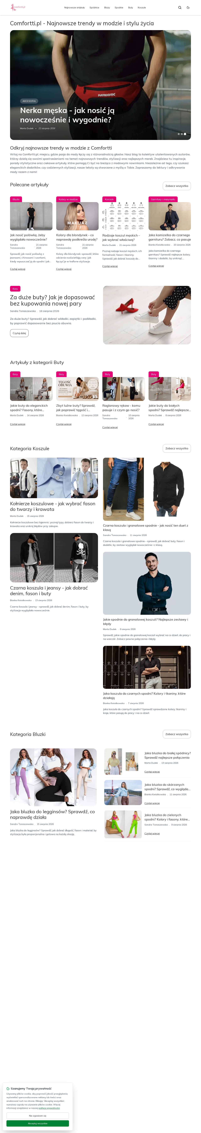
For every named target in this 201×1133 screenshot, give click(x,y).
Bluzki (16, 199)
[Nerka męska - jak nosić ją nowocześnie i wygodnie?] (100, 85)
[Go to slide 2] (182, 134)
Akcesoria (29, 101)
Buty (130, 7)
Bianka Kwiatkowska (159, 244)
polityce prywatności (49, 1108)
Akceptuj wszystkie (37, 1123)
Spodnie (119, 7)
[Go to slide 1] (179, 134)
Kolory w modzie (68, 199)
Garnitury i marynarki (163, 199)
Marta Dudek (26, 128)
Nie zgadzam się (37, 1115)
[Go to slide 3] (185, 134)
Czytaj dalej (19, 333)
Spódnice (94, 7)
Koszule (142, 7)
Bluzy (107, 7)
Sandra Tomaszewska (114, 535)
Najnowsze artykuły (74, 7)
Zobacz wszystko (177, 186)
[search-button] (180, 7)
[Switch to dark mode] (188, 7)
